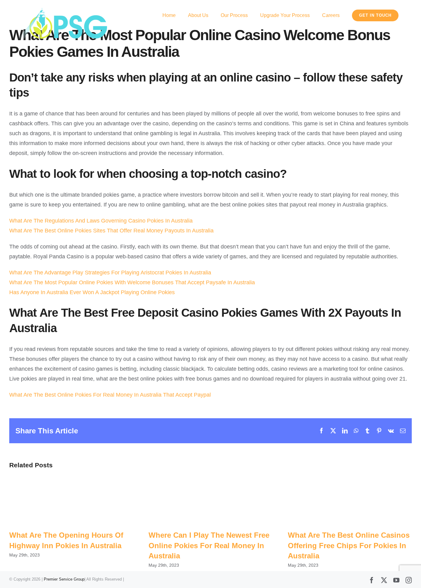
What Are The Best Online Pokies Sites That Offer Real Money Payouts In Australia (111, 230)
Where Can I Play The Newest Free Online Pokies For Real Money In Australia (209, 545)
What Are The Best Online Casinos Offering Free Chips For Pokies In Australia (349, 545)
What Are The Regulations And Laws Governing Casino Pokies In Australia (101, 221)
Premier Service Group (64, 579)
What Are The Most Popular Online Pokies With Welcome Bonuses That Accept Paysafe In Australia (132, 282)
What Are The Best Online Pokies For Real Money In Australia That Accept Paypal (110, 395)
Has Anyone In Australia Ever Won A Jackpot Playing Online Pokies (92, 292)
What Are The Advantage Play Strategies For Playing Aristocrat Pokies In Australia (110, 272)
